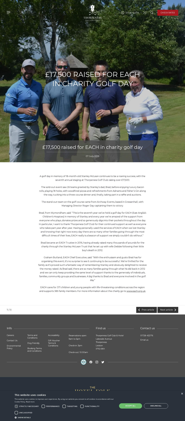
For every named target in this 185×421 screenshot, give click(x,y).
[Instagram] (96, 362)
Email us (144, 340)
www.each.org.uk (136, 291)
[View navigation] (8, 12)
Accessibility (53, 335)
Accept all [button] (130, 406)
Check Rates (168, 12)
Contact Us (12, 340)
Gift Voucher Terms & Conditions (54, 343)
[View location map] (145, 12)
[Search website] (152, 12)
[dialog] (92, 406)
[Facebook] (91, 362)
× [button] (182, 394)
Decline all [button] (155, 406)
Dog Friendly (33, 343)
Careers (10, 335)
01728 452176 (146, 335)
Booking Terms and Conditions (34, 349)
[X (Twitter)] (102, 362)
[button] (65, 417)
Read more (30, 402)
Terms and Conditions (32, 336)
